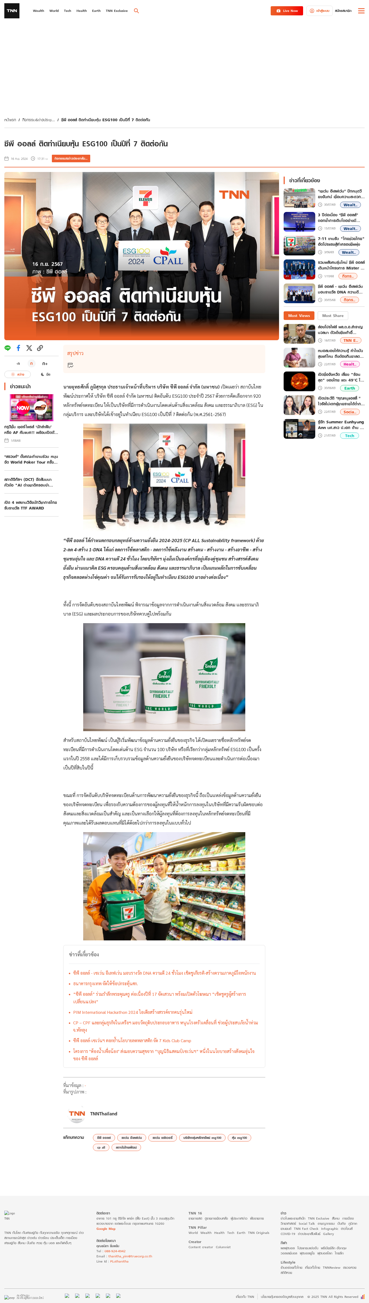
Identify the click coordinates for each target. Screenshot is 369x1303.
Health (219, 1232)
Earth (349, 388)
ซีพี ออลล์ (104, 1137)
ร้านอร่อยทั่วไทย (291, 1267)
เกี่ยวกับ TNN (245, 1296)
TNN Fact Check (306, 1228)
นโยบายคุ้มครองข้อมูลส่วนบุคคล (282, 1296)
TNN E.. (351, 340)
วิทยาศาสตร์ (288, 1223)
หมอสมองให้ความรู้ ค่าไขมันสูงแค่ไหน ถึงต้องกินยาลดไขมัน (340, 353)
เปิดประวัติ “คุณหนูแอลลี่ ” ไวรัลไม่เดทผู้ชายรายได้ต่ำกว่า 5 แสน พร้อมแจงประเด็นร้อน (341, 401)
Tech (349, 436)
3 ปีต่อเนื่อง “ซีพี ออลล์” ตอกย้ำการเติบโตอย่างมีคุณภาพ (338, 218)
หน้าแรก (10, 119)
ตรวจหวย (349, 1267)
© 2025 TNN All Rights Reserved (332, 1296)
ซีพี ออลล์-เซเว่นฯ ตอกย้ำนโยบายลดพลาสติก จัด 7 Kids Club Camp (132, 1040)
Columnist (223, 1247)
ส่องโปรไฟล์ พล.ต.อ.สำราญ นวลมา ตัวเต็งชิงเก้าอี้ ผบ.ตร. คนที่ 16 (340, 329)
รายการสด (195, 1218)
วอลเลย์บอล (289, 1253)
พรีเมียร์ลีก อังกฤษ (333, 1248)
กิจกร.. (348, 276)
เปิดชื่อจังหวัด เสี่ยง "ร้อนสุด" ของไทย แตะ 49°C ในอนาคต (340, 377)
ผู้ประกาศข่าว (239, 1218)
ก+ (45, 363)
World (193, 1232)
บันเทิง (341, 1223)
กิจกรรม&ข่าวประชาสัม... (71, 158)
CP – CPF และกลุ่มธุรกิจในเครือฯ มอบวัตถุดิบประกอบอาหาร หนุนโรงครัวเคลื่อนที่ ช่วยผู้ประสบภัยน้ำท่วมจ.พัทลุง (165, 1026)
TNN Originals (258, 1232)
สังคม (336, 1218)
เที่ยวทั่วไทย (312, 1267)
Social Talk (307, 1223)
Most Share (333, 315)
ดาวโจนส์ (347, 1228)
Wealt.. (350, 205)
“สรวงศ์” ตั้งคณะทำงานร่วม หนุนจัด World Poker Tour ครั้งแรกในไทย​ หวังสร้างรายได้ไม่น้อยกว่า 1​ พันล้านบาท (31, 459)
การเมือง (348, 1218)
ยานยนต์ (286, 1228)
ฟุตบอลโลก (324, 1253)
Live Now (290, 10)
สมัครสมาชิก (343, 10)
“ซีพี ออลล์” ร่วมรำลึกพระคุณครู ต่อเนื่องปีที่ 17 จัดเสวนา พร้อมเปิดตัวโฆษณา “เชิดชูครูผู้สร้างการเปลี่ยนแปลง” (159, 997)
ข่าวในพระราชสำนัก (293, 1218)
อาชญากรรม (326, 1223)
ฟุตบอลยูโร (307, 1253)
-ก (18, 363)
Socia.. (350, 412)
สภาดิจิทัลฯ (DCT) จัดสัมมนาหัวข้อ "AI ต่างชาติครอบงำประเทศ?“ (28, 482)
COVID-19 (288, 1233)
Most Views (299, 315)
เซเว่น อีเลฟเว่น (132, 1137)
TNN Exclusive (318, 1218)
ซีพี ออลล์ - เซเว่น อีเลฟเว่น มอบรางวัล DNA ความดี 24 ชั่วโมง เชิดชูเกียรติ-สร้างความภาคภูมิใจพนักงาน (164, 973)
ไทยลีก (339, 1253)
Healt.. (350, 364)
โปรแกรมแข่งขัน (307, 1248)
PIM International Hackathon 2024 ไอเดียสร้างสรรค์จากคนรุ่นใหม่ (132, 1012)
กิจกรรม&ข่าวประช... (38, 119)
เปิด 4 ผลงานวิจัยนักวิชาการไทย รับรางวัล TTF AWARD (30, 505)
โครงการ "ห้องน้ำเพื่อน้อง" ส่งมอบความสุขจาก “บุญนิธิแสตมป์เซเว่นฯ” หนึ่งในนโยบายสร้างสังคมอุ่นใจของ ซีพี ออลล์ (163, 1054)
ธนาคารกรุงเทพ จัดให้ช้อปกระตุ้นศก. (105, 983)
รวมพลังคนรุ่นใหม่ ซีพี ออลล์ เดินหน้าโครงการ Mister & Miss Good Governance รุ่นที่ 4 (341, 265)
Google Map (105, 1228)
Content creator (201, 1247)
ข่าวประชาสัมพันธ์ (309, 1233)
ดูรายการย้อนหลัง (216, 1218)
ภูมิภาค (352, 1223)
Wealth (206, 1232)
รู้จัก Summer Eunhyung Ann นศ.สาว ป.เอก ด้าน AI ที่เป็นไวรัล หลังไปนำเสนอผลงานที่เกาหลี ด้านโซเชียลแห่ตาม (341, 424)
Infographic (329, 1228)
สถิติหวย (286, 1272)
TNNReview (331, 1267)
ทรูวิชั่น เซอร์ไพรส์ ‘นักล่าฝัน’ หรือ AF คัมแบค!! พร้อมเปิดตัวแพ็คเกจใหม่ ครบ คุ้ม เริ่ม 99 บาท (30, 429)
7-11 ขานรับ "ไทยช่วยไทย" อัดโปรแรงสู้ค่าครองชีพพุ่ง (341, 242)
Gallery (328, 1233)
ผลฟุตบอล (288, 1248)
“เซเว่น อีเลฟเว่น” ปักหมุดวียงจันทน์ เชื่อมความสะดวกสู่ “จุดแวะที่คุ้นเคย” (340, 194)
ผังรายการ (257, 1218)
